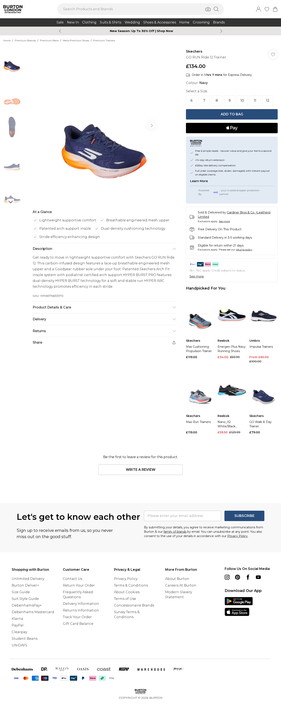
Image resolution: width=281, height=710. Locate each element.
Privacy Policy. (237, 536)
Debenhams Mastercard (33, 612)
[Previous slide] (60, 31)
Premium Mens (49, 40)
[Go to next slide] (151, 125)
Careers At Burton (180, 585)
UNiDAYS (19, 645)
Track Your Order (77, 617)
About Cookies (127, 592)
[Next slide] (221, 31)
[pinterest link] (237, 577)
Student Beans (24, 639)
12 (267, 100)
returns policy (244, 249)
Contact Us (72, 579)
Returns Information (81, 610)
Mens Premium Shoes (76, 40)
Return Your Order (79, 585)
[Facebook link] (247, 577)
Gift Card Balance (78, 624)
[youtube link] (258, 577)
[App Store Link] (239, 606)
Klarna (17, 619)
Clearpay (19, 632)
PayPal (18, 625)
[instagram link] (227, 577)
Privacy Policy (125, 579)
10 (242, 100)
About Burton (177, 579)
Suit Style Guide (25, 599)
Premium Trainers (104, 40)
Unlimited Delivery (28, 579)
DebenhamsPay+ (27, 605)
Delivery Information (81, 604)
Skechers (194, 51)
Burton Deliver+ (25, 585)
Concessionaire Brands (134, 605)
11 (255, 100)
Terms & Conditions (131, 585)
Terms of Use (125, 599)
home (7, 40)
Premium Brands (25, 40)
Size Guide (21, 592)
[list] (104, 125)
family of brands (174, 532)
